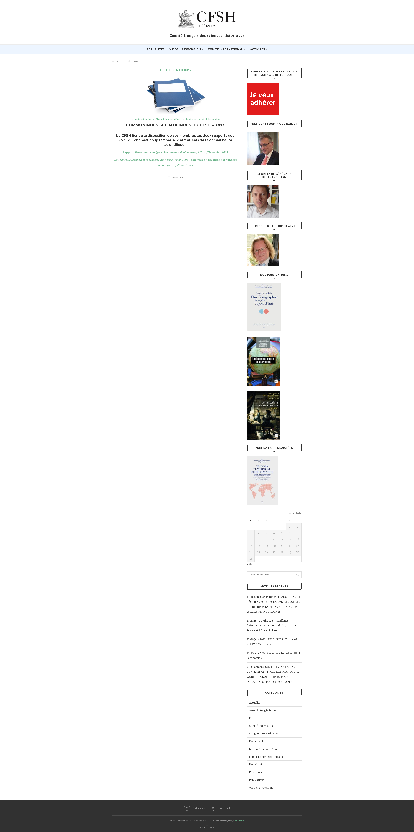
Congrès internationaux (263, 733)
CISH (252, 718)
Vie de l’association (185, 49)
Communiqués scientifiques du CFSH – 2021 (175, 125)
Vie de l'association (211, 119)
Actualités (156, 49)
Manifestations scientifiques (169, 119)
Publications (191, 119)
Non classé (255, 764)
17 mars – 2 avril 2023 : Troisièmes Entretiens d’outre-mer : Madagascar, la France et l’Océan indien (271, 625)
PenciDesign (240, 820)
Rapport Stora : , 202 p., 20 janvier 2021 (175, 152)
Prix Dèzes (255, 772)
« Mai (250, 564)
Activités (257, 49)
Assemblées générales (262, 710)
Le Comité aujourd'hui (141, 119)
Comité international (225, 49)
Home (115, 61)
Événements (256, 741)
